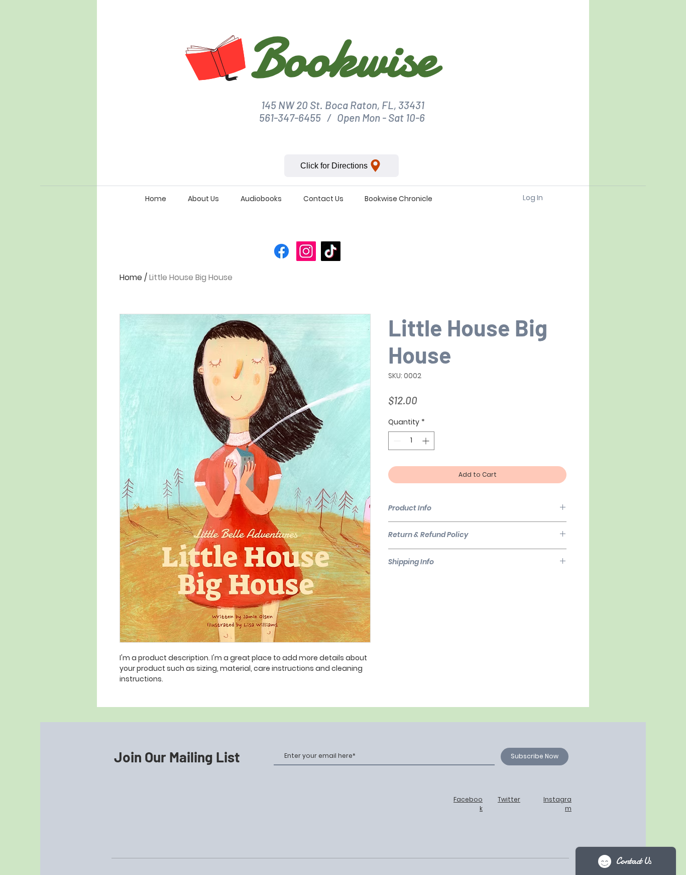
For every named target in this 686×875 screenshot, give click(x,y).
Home (131, 277)
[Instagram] (306, 251)
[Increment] (426, 441)
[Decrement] (396, 441)
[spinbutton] (411, 441)
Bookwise (343, 58)
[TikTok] (330, 251)
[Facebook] (281, 251)
